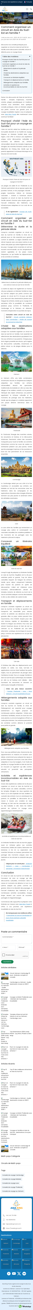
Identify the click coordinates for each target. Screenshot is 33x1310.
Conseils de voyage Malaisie (11, 1179)
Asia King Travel (10, 114)
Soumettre (7, 962)
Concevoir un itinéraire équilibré (14, 77)
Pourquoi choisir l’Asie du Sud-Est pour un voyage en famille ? (16, 60)
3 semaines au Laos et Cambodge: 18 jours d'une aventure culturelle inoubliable (18, 918)
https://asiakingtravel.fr (14, 1228)
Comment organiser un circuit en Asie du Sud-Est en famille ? (16, 65)
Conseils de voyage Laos (10, 1183)
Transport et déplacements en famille (16, 80)
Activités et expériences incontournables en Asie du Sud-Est (15, 86)
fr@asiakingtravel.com (13, 1224)
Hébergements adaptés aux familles (16, 82)
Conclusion (6, 91)
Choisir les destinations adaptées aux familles (16, 74)
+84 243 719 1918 (11, 1215)
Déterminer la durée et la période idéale (14, 69)
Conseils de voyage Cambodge (13, 1175)
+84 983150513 (10, 1220)
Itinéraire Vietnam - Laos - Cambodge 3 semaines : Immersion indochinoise (19, 866)
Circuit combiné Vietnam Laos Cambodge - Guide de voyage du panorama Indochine (19, 319)
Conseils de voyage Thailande (12, 1187)
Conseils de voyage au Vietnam (13, 1191)
